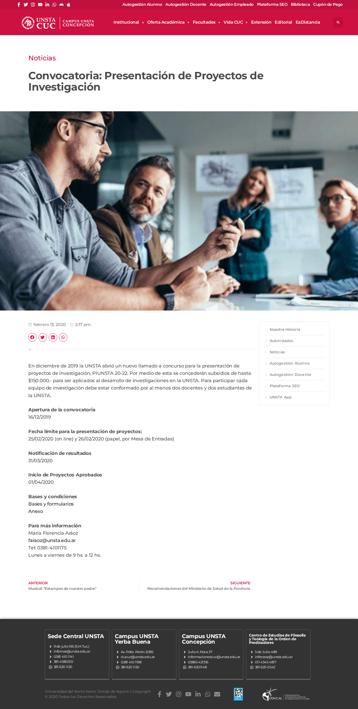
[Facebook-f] (18, 4)
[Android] (61, 4)
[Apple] (68, 4)
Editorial (283, 22)
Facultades (204, 22)
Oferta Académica (166, 22)
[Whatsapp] (54, 4)
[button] (338, 22)
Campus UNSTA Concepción (203, 639)
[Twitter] (25, 4)
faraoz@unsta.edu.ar (52, 540)
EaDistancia (308, 22)
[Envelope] (217, 694)
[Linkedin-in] (47, 4)
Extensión (261, 22)
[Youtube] (40, 4)
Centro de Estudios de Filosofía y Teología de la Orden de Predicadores (277, 639)
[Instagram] (32, 4)
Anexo (35, 511)
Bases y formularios (51, 504)
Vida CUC (233, 22)
